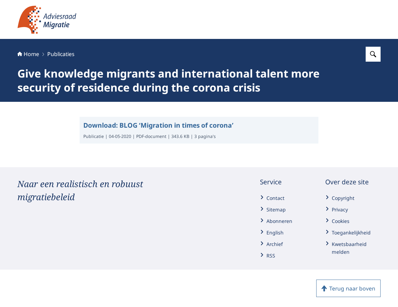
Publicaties (60, 54)
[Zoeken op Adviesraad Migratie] (373, 54)
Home (31, 54)
